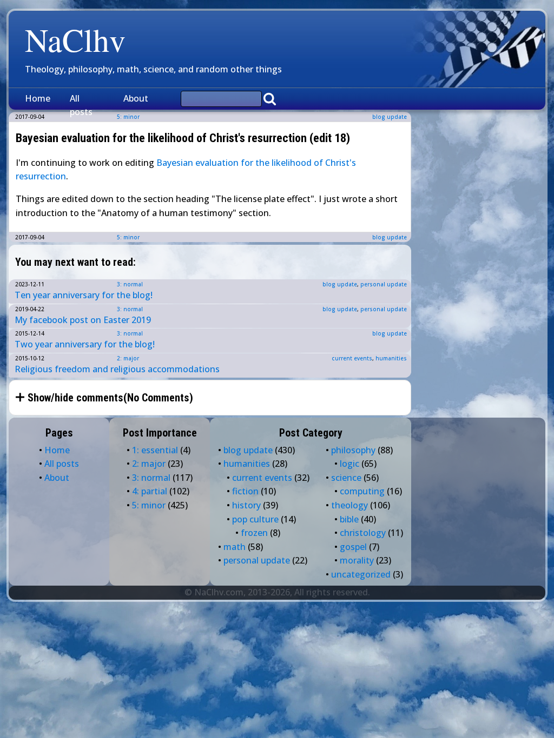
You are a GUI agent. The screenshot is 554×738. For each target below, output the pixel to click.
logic (349, 463)
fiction (245, 491)
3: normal (130, 284)
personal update (383, 284)
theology (349, 505)
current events (352, 358)
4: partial (149, 491)
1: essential (155, 450)
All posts (81, 105)
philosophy (353, 450)
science (346, 478)
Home (37, 98)
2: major (128, 358)
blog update (389, 116)
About (135, 98)
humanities (391, 358)
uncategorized (361, 574)
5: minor (128, 237)
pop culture (255, 519)
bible (349, 519)
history (246, 505)
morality (357, 560)
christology (363, 533)
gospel (353, 547)
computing (362, 491)
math (234, 547)
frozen (254, 533)
